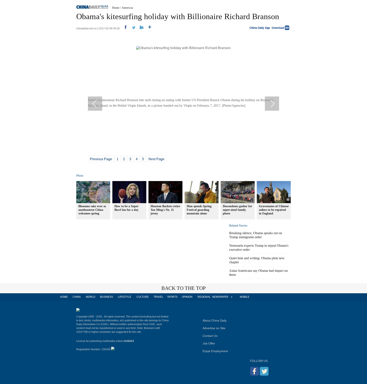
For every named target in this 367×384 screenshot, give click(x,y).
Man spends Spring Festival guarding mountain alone (199, 210)
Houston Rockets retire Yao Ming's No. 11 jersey (165, 210)
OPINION (187, 296)
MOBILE (244, 296)
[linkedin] (140, 28)
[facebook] (124, 28)
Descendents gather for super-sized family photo (237, 210)
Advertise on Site (214, 328)
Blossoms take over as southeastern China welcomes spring (92, 210)
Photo (79, 175)
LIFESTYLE (124, 296)
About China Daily (215, 320)
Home (115, 7)
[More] (148, 28)
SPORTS (172, 296)
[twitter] (132, 28)
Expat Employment (215, 351)
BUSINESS (106, 296)
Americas (127, 7)
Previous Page (101, 159)
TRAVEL (158, 296)
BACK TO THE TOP (183, 288)
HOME (64, 296)
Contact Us (210, 335)
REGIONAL (204, 296)
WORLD (90, 296)
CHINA (77, 296)
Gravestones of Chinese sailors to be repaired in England (274, 210)
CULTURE (143, 296)
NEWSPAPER (220, 296)
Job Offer (209, 343)
